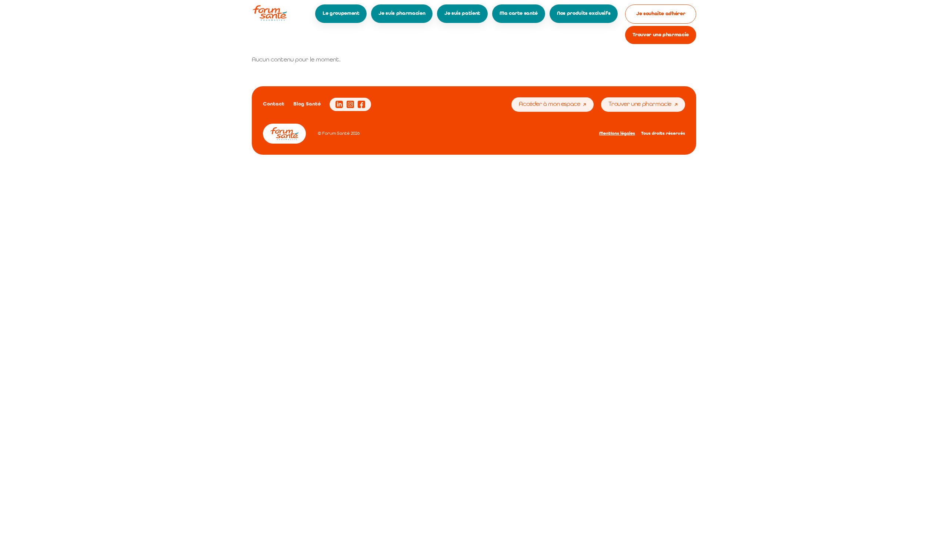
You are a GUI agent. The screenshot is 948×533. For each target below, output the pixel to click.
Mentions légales (617, 133)
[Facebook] (361, 104)
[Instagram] (350, 104)
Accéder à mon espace (549, 104)
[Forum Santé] (270, 12)
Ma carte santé (519, 13)
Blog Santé (307, 104)
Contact (273, 104)
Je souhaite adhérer (660, 13)
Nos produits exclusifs (583, 13)
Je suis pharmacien (401, 13)
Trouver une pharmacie (660, 34)
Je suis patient (462, 13)
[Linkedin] (339, 104)
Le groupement (341, 13)
